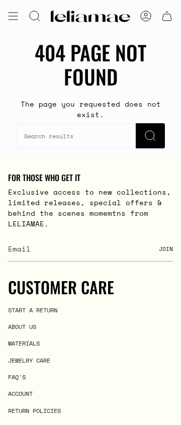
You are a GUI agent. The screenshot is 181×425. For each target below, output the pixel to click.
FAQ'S (17, 376)
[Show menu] (13, 16)
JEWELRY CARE (29, 360)
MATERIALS (24, 343)
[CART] (166, 16)
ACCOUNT (20, 393)
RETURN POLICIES (34, 410)
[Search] (150, 135)
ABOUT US (22, 326)
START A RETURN (32, 309)
